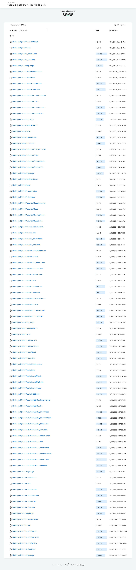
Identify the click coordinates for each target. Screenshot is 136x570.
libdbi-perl (40, 4)
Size (97, 30)
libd (31, 4)
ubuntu (12, 4)
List (117, 25)
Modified (113, 30)
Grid (123, 25)
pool (19, 4)
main (25, 4)
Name (15, 30)
